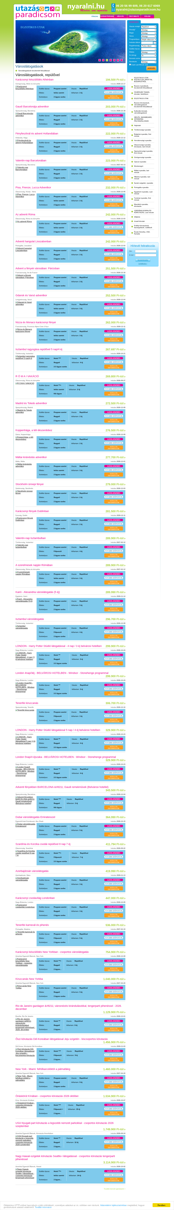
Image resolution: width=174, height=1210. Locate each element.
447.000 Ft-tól (115, 898)
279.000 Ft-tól (115, 484)
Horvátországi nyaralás (142, 140)
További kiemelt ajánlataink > (114, 1189)
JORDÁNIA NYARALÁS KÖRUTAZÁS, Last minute (144, 211)
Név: (130, 251)
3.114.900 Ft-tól (114, 1162)
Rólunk (147, 16)
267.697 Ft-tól (115, 349)
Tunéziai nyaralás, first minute (142, 199)
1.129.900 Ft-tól (114, 1012)
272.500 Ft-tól (115, 403)
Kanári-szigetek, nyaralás (143, 183)
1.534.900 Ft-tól (114, 1096)
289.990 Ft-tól (115, 592)
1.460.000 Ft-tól (114, 1069)
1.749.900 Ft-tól (114, 1129)
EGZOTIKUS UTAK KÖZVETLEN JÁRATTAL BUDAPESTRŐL (143, 79)
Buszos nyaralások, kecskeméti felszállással (143, 87)
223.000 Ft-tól (115, 160)
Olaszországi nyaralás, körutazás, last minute (142, 146)
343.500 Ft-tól (115, 790)
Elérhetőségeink (107, 16)
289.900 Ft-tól (115, 538)
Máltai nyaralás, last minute (141, 171)
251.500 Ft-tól (115, 268)
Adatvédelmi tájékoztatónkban (113, 1205)
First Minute (134, 16)
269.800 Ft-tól (115, 376)
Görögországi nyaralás (142, 157)
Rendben (161, 1205)
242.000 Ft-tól (115, 214)
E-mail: (131, 255)
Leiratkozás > (142, 264)
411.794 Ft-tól (115, 844)
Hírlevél (120, 16)
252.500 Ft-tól (115, 295)
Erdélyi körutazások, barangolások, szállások (143, 226)
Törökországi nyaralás (142, 130)
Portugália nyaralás (141, 187)
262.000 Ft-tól (115, 322)
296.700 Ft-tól (115, 619)
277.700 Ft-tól (115, 457)
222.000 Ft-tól (115, 133)
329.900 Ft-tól (115, 730)
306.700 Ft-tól (115, 703)
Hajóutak (137, 125)
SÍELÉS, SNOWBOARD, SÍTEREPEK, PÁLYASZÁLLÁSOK (143, 119)
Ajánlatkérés (113, 88)
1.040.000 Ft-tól (114, 979)
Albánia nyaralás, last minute (142, 178)
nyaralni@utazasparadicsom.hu (138, 9)
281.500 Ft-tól (115, 511)
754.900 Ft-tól (115, 952)
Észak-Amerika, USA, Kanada (142, 233)
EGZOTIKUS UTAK (141, 98)
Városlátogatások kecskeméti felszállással (34, 71)
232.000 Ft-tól (115, 187)
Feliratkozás (143, 260)
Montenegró (138, 166)
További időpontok (113, 92)
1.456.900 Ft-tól (114, 1042)
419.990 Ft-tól (115, 871)
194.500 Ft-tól (115, 79)
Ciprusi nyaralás (140, 162)
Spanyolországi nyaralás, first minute (143, 152)
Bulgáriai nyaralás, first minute (142, 135)
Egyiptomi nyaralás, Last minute (143, 193)
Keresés (151, 68)
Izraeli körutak (139, 221)
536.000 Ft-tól (115, 925)
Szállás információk (113, 97)
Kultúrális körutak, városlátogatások (140, 112)
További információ (43, 1207)
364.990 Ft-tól (115, 817)
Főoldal (94, 16)
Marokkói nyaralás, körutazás (141, 205)
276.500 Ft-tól (115, 430)
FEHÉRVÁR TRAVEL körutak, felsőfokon (142, 93)
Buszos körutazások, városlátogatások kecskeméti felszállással (143, 105)
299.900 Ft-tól (115, 646)
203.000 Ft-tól (115, 106)
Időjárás (137, 217)
